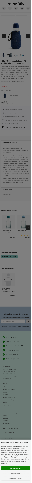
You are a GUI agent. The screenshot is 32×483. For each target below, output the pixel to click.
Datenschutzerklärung (12, 461)
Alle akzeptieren (15, 468)
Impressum (4, 463)
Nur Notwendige (15, 473)
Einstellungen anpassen (15, 478)
